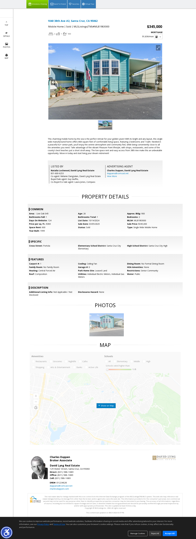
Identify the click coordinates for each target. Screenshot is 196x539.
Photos (6, 47)
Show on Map (107, 405)
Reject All (155, 533)
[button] (6, 532)
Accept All (170, 533)
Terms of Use (59, 524)
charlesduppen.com (59, 488)
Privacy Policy (43, 524)
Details (6, 36)
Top (6, 25)
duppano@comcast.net (118, 173)
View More (112, 176)
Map (6, 58)
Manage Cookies (137, 533)
